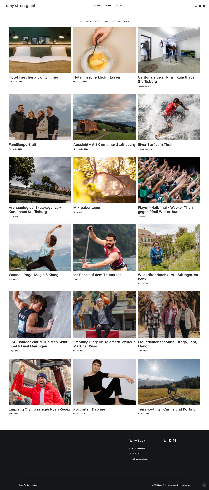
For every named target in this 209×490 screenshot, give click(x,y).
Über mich (119, 6)
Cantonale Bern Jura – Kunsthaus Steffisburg (166, 79)
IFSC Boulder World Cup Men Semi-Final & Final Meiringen (39, 344)
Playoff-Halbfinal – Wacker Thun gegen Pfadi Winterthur (165, 209)
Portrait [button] (105, 21)
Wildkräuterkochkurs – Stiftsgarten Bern (168, 277)
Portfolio (108, 6)
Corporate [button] (116, 21)
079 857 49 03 (135, 454)
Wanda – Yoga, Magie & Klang (33, 275)
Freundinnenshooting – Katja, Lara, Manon (167, 344)
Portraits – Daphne (89, 409)
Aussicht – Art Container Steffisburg (104, 144)
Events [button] (89, 21)
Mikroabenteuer (87, 207)
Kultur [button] (126, 21)
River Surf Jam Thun (155, 144)
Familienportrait (22, 144)
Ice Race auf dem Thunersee (97, 275)
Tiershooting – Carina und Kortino (167, 409)
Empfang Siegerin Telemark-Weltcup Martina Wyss (104, 344)
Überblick (97, 6)
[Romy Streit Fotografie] (20, 5)
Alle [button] (82, 21)
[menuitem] (97, 5)
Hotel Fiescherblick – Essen (96, 77)
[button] (196, 5)
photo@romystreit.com (138, 459)
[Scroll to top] (204, 485)
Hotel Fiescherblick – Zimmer (33, 77)
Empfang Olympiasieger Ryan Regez (39, 409)
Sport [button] (97, 21)
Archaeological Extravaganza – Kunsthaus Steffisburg (35, 209)
